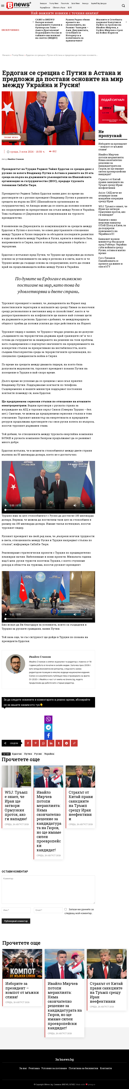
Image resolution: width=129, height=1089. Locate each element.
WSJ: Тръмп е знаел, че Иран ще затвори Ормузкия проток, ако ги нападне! (16, 805)
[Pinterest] (35, 743)
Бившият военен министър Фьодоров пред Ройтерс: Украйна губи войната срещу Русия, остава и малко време (112, 246)
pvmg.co (91, 1084)
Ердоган (17, 753)
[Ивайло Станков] (15, 669)
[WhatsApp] (43, 743)
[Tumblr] (58, 743)
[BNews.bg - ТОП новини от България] (18, 6)
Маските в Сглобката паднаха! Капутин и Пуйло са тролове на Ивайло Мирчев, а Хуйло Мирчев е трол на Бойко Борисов (109, 26)
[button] (123, 5)
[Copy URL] (74, 743)
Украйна (49, 753)
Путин (28, 753)
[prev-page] (33, 22)
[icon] (48, 720)
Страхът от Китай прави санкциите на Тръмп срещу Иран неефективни (81, 805)
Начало (6, 55)
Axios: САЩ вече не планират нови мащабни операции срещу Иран (110, 197)
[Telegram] (66, 743)
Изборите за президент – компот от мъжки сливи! (112, 146)
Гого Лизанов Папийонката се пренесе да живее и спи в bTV (110, 262)
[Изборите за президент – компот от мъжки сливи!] (22, 964)
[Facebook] (28, 743)
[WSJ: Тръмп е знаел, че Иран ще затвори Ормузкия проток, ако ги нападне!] (16, 777)
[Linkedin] (51, 743)
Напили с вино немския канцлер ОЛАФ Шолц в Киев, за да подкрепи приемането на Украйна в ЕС (112, 226)
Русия (38, 753)
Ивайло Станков (16, 159)
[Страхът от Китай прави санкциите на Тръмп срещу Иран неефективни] (80, 777)
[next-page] (126, 22)
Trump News (18, 55)
